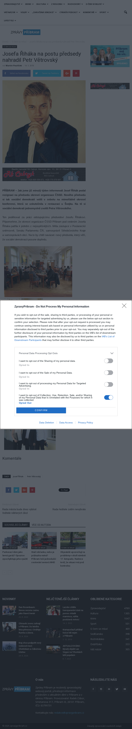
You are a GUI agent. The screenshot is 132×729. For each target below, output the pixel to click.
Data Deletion (46, 422)
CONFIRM (41, 410)
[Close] (125, 307)
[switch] (108, 361)
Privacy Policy (85, 422)
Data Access (66, 422)
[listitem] (66, 353)
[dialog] (66, 364)
